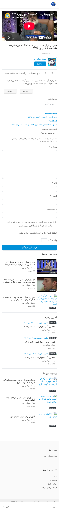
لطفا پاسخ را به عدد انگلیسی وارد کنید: (38, 233)
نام (54, 183)
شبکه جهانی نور (39, 59)
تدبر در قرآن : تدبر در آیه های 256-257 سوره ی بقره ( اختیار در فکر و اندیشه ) (19, 281)
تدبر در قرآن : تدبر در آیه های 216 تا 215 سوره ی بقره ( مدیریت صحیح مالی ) (19, 264)
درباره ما (53, 480)
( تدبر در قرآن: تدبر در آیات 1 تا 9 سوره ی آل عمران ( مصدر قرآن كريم (19, 298)
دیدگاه (53, 147)
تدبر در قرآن (50, 104)
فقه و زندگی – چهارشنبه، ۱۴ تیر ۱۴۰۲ (40, 357)
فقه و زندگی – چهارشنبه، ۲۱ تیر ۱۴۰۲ (40, 342)
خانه (55, 477)
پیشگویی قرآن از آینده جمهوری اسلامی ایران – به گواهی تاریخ (19, 381)
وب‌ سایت (52, 209)
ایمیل (53, 196)
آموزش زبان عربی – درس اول (22, 416)
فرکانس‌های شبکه (49, 488)
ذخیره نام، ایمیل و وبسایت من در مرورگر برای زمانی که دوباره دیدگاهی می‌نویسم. (30, 224)
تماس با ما (52, 484)
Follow (39, 63)
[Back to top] (8, 492)
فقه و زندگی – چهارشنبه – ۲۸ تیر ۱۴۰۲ (39, 327)
